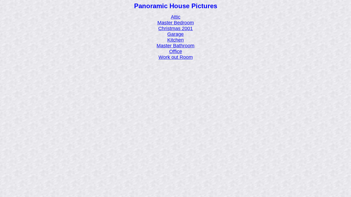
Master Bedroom (175, 22)
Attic (175, 17)
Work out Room (175, 57)
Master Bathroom (175, 45)
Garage (175, 34)
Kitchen (175, 40)
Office (175, 51)
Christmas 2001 (175, 28)
